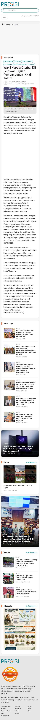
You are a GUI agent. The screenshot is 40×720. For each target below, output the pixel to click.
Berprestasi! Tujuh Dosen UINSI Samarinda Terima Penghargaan (24, 577)
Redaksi (3, 708)
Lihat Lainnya (31, 462)
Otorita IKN (18, 61)
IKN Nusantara (8, 64)
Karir (29, 711)
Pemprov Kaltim (27, 61)
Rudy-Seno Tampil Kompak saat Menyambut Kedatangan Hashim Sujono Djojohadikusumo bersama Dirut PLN (26, 350)
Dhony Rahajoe (8, 61)
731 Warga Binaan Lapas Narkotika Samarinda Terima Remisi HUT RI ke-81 (25, 592)
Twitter (17, 711)
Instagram (18, 708)
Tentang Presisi (5, 706)
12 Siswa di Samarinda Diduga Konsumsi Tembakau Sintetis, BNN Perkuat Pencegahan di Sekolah (18, 539)
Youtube (17, 713)
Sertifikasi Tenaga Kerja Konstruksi (24, 64)
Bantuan (30, 706)
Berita (8, 24)
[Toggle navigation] (4, 17)
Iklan (29, 708)
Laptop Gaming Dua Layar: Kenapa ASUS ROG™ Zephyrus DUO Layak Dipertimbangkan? (18, 448)
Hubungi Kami (5, 715)
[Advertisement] (20, 157)
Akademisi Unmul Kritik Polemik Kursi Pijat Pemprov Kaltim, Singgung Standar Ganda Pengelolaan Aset (25, 368)
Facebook (17, 706)
